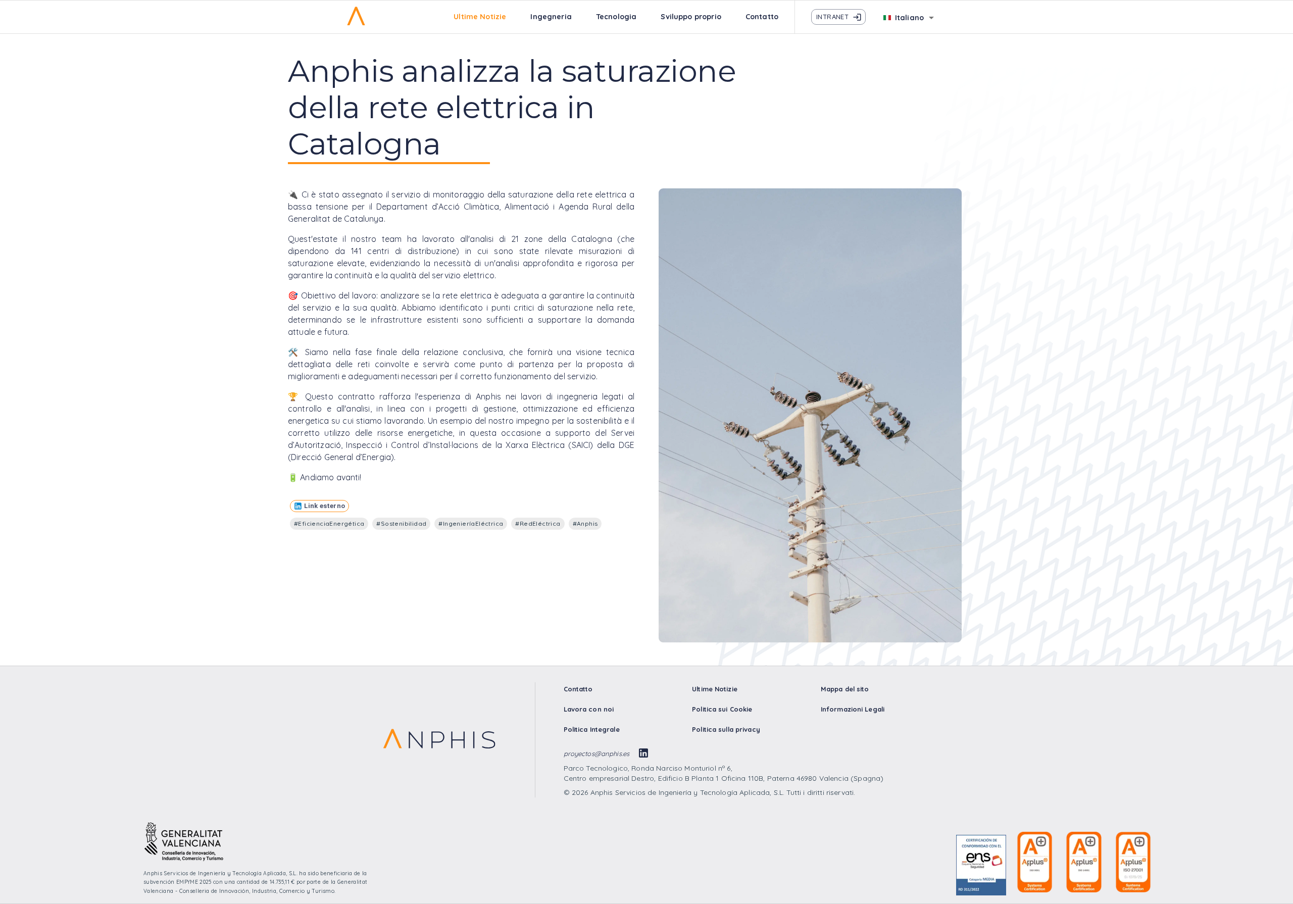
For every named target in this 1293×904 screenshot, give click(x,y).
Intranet (832, 17)
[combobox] (909, 19)
